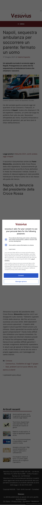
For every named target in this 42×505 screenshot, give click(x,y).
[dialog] (21, 252)
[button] (21, 249)
